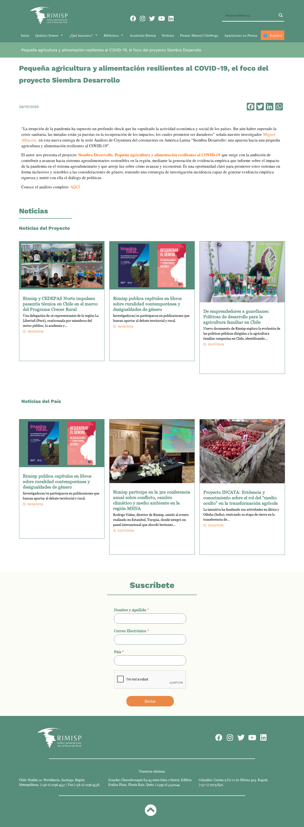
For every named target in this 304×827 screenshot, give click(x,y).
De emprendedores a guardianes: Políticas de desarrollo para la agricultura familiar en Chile (236, 316)
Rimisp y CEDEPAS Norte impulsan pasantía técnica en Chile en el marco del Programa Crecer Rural (60, 303)
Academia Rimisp (143, 35)
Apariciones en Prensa (240, 35)
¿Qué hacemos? (81, 35)
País (119, 652)
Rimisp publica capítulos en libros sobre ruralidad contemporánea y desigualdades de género (147, 303)
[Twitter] (152, 18)
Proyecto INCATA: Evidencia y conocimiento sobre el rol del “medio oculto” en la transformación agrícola (240, 497)
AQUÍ (75, 187)
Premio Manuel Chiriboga (199, 35)
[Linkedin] (171, 18)
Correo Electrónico (131, 631)
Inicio (25, 35)
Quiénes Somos (46, 35)
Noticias (168, 35)
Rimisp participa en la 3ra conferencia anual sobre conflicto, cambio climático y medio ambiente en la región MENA (151, 500)
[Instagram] (142, 18)
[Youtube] (161, 18)
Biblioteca (111, 35)
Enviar (150, 701)
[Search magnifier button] (280, 15)
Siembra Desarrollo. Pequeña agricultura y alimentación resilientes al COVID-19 (149, 155)
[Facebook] (133, 18)
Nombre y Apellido (131, 610)
